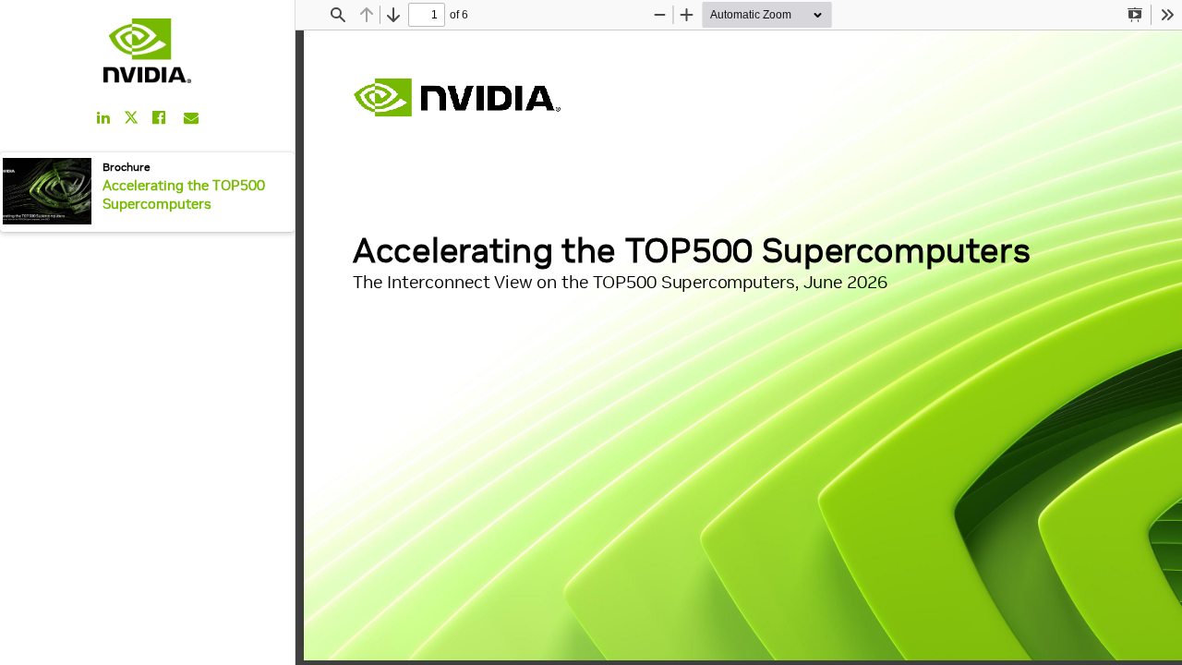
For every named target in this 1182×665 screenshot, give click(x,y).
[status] (426, 15)
